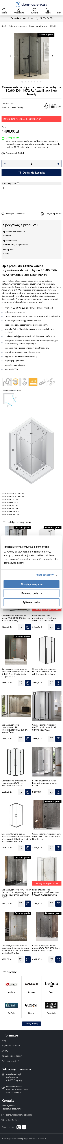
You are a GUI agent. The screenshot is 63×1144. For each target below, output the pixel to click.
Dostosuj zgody (29, 593)
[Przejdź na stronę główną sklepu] (31, 4)
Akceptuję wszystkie (32, 584)
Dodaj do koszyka (34, 172)
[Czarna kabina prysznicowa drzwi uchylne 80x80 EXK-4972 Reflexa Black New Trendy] (31, 56)
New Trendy (17, 107)
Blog (4, 1040)
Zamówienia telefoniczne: (31, 18)
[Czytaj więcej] (31, 1023)
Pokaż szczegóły (44, 574)
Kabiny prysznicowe (18, 26)
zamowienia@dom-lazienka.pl (19, 1115)
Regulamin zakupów (11, 1045)
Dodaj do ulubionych (15, 213)
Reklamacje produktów (12, 1056)
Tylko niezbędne (31, 602)
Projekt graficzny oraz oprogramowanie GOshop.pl (24, 1138)
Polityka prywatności (11, 1061)
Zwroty (5, 1050)
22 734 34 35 (12, 1119)
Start (4, 26)
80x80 (53, 26)
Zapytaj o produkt (53, 213)
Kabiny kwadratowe (38, 26)
